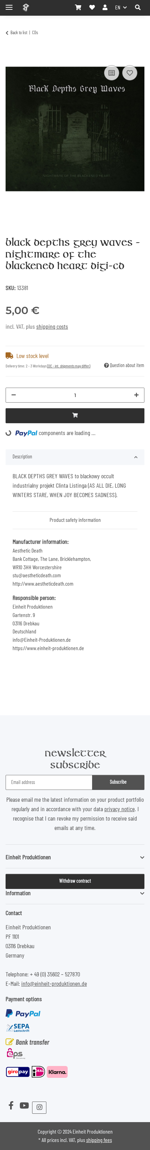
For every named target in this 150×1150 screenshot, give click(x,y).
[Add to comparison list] (111, 73)
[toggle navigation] (9, 4)
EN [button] (117, 7)
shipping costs (52, 327)
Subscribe (118, 782)
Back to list (18, 33)
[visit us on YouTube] (24, 1106)
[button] (137, 8)
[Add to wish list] (129, 73)
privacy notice (119, 809)
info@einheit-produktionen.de (54, 984)
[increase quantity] (136, 395)
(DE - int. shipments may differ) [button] (68, 366)
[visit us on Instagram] (39, 1108)
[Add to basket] (11, 55)
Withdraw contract (75, 881)
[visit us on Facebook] (11, 1106)
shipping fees (99, 1140)
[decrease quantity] (13, 395)
